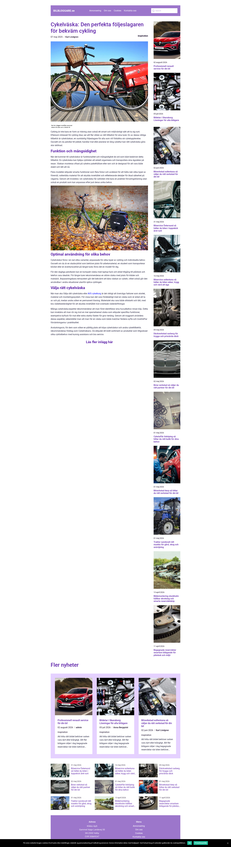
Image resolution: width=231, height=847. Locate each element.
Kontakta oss (130, 10)
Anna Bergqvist (120, 727)
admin (79, 727)
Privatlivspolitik (201, 843)
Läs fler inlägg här (99, 342)
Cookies (117, 10)
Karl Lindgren (71, 37)
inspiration (143, 36)
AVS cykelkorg (94, 293)
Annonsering (95, 10)
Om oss (107, 10)
